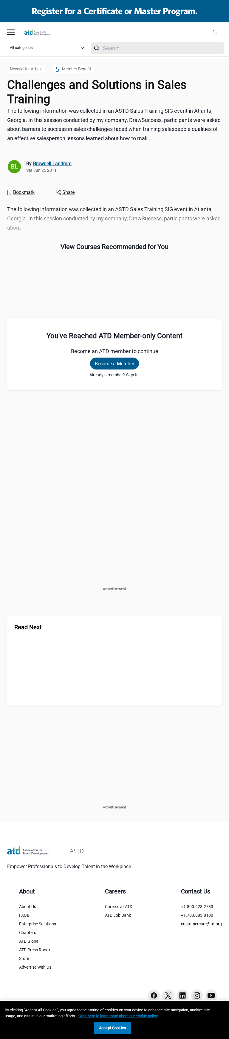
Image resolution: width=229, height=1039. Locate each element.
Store (24, 958)
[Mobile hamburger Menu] (11, 32)
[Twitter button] (168, 995)
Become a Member (114, 364)
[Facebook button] (154, 995)
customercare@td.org (201, 924)
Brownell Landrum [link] (52, 163)
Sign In (132, 374)
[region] (114, 1020)
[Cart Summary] (217, 32)
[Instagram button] (197, 995)
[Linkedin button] (182, 995)
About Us (27, 906)
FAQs (24, 915)
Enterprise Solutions (37, 924)
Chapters (27, 932)
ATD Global (29, 941)
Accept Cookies (112, 1028)
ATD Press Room (34, 949)
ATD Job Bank (118, 915)
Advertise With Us (35, 967)
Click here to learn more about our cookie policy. (118, 1016)
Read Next (28, 627)
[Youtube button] (211, 995)
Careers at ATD (118, 906)
